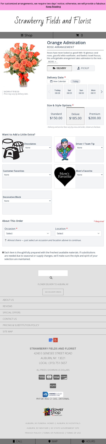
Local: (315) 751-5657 (53, 363)
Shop (28, 35)
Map (54, 441)
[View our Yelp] (55, 341)
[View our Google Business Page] (50, 341)
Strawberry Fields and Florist (53, 21)
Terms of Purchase (53, 433)
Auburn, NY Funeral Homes (40, 423)
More (51, 61)
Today (75, 81)
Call (18, 441)
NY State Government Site (65, 428)
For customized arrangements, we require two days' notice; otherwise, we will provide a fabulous (53, 5)
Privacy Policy (33, 433)
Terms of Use (74, 433)
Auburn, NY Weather (37, 428)
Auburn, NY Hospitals (68, 423)
